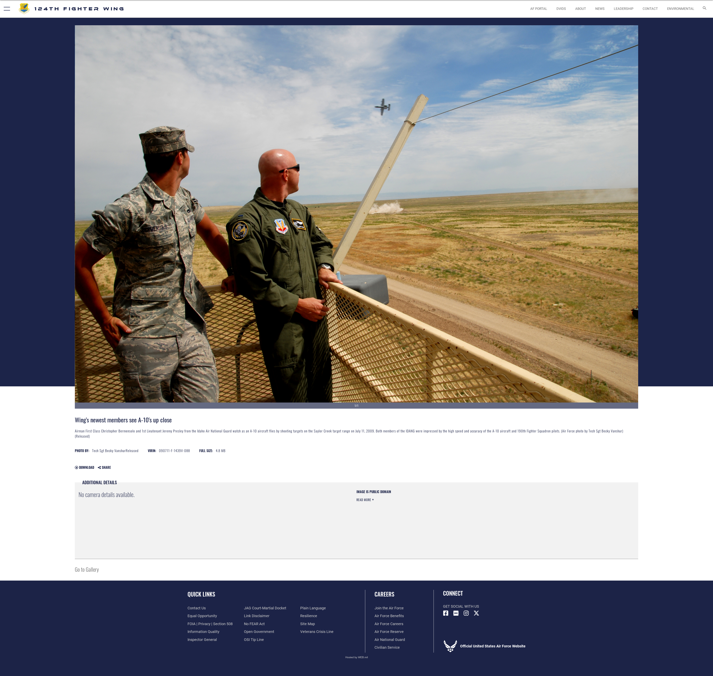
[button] (6, 9)
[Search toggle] (704, 9)
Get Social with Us (461, 606)
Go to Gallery (87, 569)
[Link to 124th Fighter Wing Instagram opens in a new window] (466, 613)
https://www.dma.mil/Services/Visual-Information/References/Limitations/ (474, 513)
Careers (384, 594)
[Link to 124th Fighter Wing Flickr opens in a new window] (456, 613)
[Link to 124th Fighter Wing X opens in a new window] (476, 613)
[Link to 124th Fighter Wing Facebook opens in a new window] (446, 613)
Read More (364, 500)
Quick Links (201, 594)
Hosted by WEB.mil (356, 657)
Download (86, 467)
